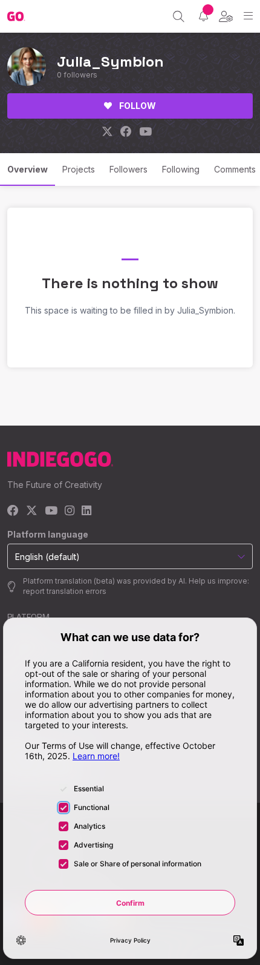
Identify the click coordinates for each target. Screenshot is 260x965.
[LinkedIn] (86, 511)
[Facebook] (13, 511)
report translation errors (64, 591)
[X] (31, 511)
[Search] (179, 16)
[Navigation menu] (248, 16)
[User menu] (225, 16)
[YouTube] (51, 511)
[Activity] (203, 16)
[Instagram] (69, 511)
